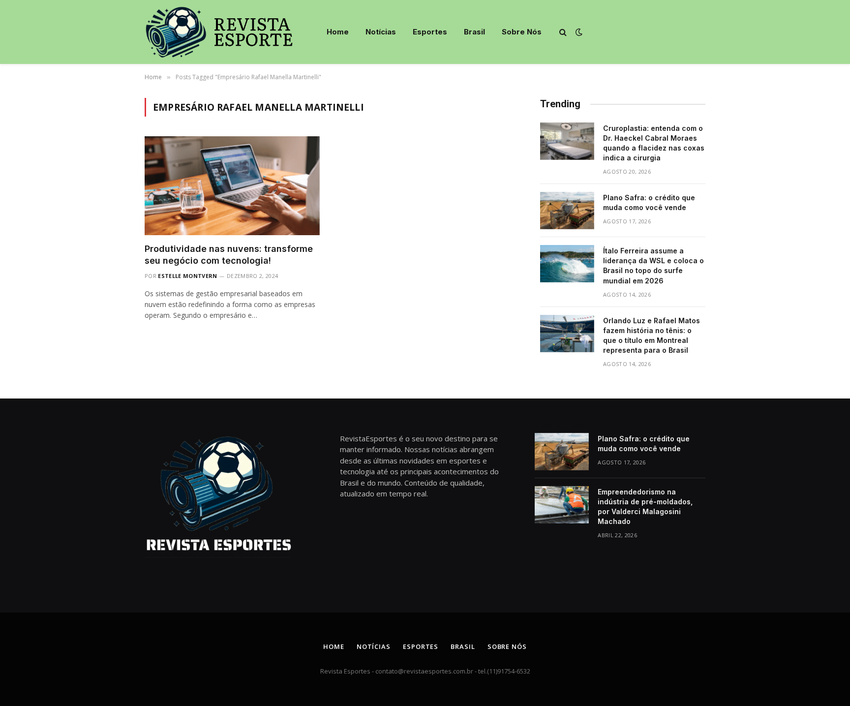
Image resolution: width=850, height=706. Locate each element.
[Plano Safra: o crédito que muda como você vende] (567, 210)
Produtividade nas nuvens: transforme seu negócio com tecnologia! (229, 255)
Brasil (474, 31)
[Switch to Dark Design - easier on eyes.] (578, 32)
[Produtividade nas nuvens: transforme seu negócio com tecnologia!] (232, 185)
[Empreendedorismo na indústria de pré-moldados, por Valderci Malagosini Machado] (562, 504)
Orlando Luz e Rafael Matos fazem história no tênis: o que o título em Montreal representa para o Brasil (651, 335)
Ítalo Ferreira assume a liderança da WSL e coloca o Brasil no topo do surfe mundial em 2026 (653, 265)
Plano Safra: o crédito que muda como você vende (649, 202)
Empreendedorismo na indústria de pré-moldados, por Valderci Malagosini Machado (645, 506)
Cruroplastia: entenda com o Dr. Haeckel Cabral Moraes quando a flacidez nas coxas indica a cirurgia (653, 143)
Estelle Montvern (187, 275)
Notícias (380, 31)
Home (338, 31)
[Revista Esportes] (228, 32)
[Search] (563, 32)
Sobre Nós (522, 31)
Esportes (430, 31)
